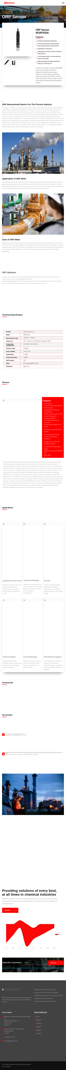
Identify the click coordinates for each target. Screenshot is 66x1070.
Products (38, 1020)
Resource (38, 1027)
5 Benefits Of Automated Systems (43, 998)
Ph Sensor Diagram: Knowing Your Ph (44, 1001)
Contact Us (39, 1033)
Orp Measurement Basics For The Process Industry (48, 995)
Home (37, 1016)
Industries (38, 1023)
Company (38, 1030)
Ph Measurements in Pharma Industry (45, 989)
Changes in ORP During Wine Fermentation (46, 992)
